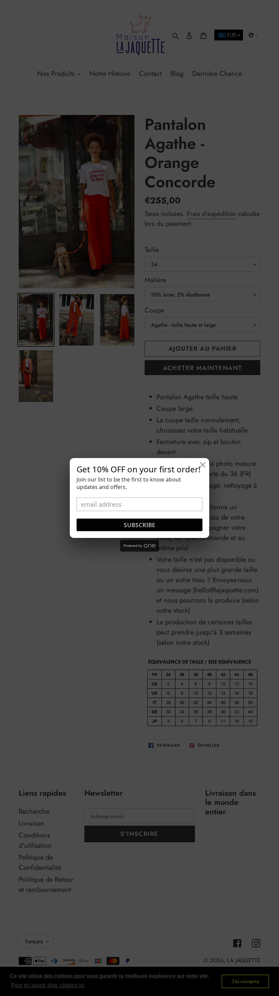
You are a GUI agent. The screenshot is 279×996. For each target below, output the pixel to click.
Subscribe (139, 525)
